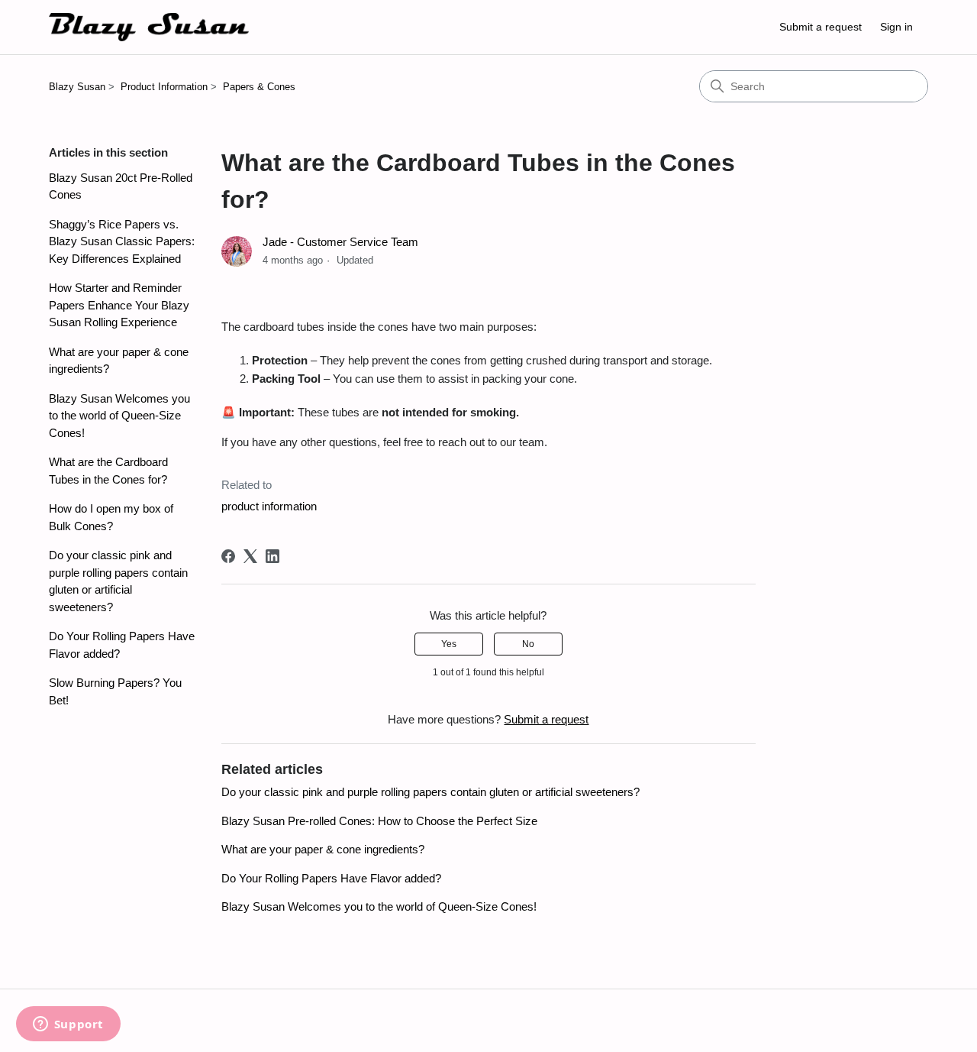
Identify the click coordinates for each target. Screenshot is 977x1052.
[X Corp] (250, 556)
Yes (448, 644)
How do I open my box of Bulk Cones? (111, 517)
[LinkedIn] (272, 556)
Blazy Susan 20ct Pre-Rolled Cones (120, 186)
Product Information (164, 86)
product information (269, 506)
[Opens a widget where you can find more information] (68, 1025)
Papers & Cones (259, 86)
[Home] (149, 27)
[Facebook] (228, 556)
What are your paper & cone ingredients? (119, 360)
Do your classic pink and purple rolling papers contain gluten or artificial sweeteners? (118, 581)
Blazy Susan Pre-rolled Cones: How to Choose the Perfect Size (379, 820)
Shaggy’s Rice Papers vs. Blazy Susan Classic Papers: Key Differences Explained (122, 241)
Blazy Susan (77, 86)
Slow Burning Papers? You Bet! (115, 691)
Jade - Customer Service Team (340, 241)
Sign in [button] (896, 27)
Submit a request (820, 27)
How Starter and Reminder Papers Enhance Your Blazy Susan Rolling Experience (119, 305)
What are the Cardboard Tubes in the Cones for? (108, 470)
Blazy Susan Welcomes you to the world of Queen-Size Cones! (119, 415)
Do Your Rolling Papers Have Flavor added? (122, 645)
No (528, 644)
